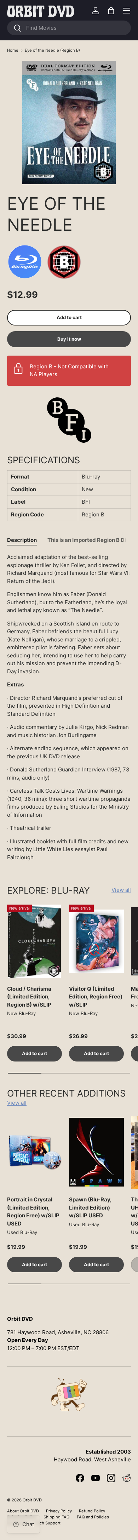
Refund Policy (92, 1510)
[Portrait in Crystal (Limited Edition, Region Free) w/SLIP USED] (34, 1152)
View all (121, 890)
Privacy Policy (59, 1510)
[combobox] (69, 28)
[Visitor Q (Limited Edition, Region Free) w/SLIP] (96, 941)
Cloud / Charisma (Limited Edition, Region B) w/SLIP (29, 996)
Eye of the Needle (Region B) (52, 50)
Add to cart (69, 317)
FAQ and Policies (93, 1516)
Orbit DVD (32, 1499)
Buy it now (69, 339)
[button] (111, 10)
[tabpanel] (69, 707)
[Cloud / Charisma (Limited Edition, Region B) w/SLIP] (34, 941)
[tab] (22, 540)
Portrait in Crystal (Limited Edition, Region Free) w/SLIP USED (33, 1211)
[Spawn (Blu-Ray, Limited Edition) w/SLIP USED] (96, 1152)
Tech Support (48, 1523)
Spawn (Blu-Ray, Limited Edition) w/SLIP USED (90, 1207)
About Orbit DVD (23, 1510)
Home (12, 50)
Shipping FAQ (57, 1516)
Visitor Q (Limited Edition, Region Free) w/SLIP (95, 996)
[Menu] (126, 10)
